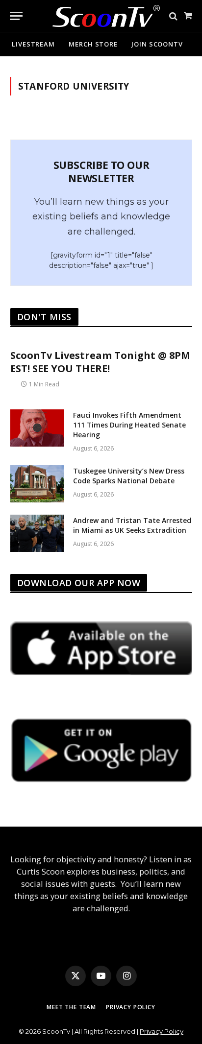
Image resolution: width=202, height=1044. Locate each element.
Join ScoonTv (157, 44)
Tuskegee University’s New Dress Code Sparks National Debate (128, 475)
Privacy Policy (130, 1007)
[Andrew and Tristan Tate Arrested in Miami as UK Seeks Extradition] (37, 533)
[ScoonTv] (99, 13)
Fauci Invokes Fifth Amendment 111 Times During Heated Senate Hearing (129, 424)
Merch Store (93, 44)
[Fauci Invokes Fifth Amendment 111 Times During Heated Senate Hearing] (37, 428)
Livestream (33, 44)
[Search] (173, 16)
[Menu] (16, 16)
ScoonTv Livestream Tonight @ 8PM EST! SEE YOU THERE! (100, 362)
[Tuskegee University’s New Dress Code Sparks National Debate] (37, 483)
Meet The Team (71, 1007)
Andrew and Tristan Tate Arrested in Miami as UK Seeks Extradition (132, 525)
